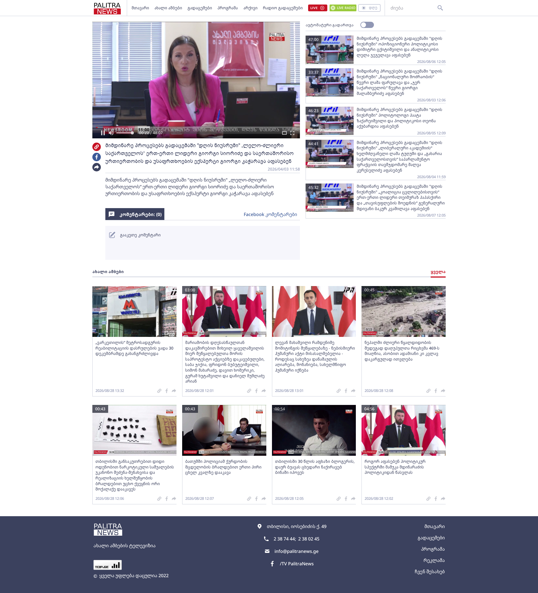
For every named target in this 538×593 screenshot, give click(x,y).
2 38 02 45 (308, 539)
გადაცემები (200, 7)
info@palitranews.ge (297, 551)
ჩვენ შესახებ (430, 571)
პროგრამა (227, 7)
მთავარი (140, 7)
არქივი (250, 7)
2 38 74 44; (285, 539)
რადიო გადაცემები (283, 7)
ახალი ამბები (168, 7)
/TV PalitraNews (297, 564)
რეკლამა (434, 560)
